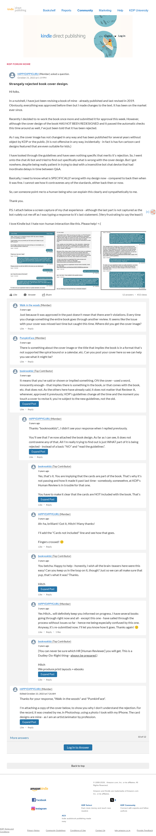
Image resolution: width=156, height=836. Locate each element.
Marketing (105, 10)
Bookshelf (49, 10)
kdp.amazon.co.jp (122, 830)
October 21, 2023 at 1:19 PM (32, 77)
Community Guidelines (55, 830)
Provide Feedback (145, 830)
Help (120, 10)
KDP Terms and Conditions (7, 830)
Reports (66, 10)
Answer (32, 294)
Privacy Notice (33, 830)
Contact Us (100, 830)
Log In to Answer (78, 747)
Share (49, 294)
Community (85, 10)
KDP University (138, 10)
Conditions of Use (78, 830)
